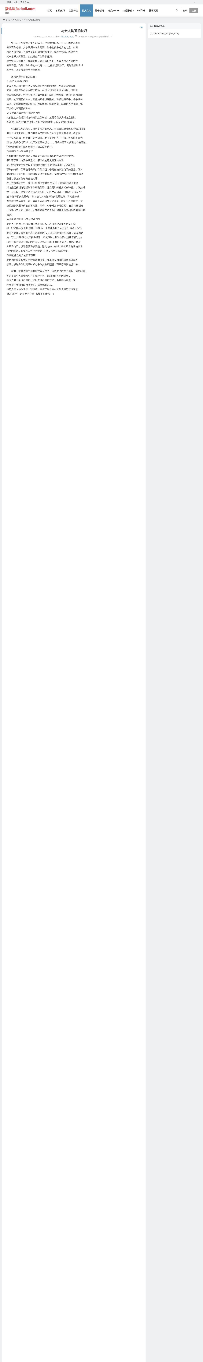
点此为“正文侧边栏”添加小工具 (164, 33)
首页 (49, 10)
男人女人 (86, 10)
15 (79, 36)
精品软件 (127, 10)
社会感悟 (99, 10)
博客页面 (153, 10)
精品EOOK (113, 10)
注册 (16, 2)
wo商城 (141, 10)
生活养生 (73, 10)
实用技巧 (60, 10)
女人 (72, 36)
